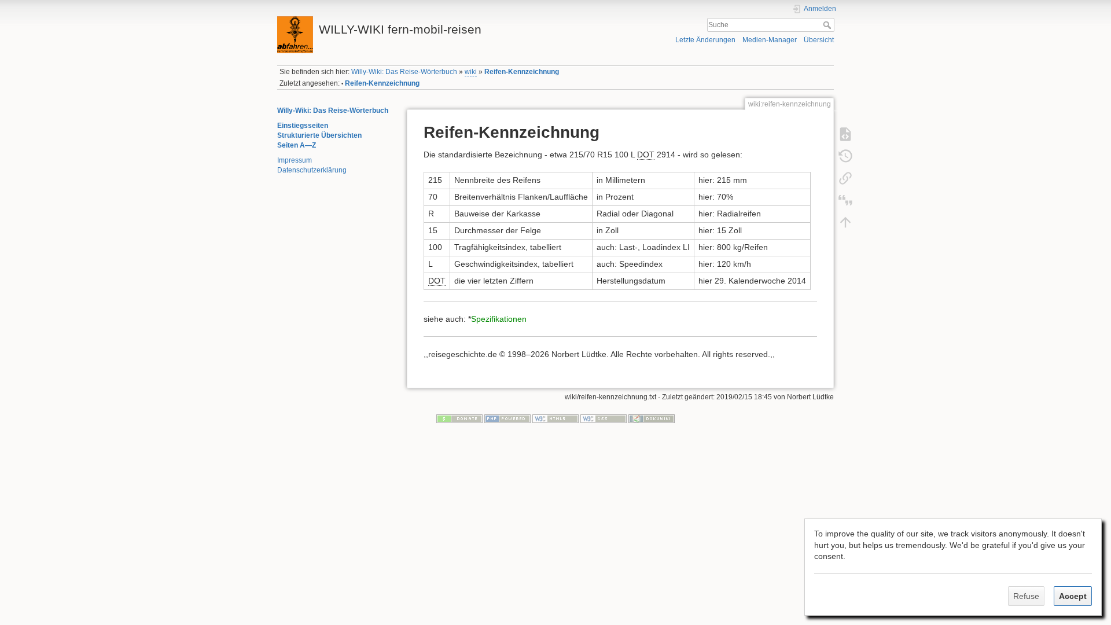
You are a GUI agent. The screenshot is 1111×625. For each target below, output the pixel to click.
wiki (471, 72)
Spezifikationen (499, 318)
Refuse (1026, 596)
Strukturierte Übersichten (319, 135)
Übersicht (819, 40)
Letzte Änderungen (705, 40)
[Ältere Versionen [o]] (845, 156)
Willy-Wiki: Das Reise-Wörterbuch (404, 72)
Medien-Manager (769, 40)
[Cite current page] (845, 200)
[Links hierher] (845, 178)
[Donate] (459, 418)
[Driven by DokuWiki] (651, 418)
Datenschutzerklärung (312, 170)
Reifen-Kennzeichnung (521, 72)
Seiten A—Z (296, 145)
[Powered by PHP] (507, 418)
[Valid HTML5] (555, 418)
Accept (1073, 596)
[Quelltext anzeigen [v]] (845, 134)
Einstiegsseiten (302, 126)
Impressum (294, 160)
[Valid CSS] (603, 418)
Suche (828, 25)
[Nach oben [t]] (845, 222)
